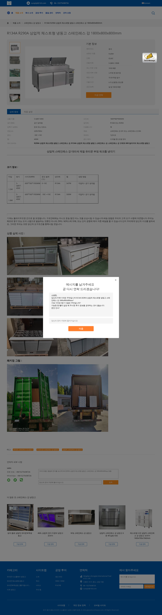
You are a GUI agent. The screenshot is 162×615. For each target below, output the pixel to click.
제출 (81, 328)
